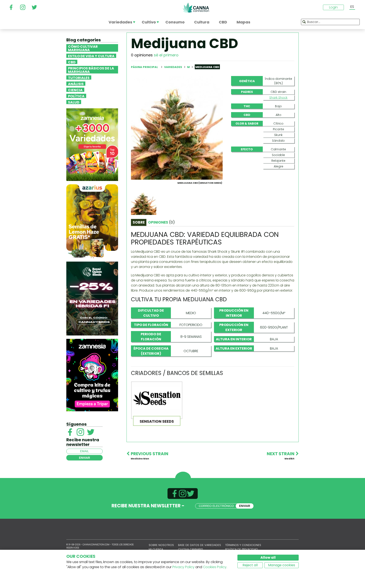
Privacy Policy (183, 567)
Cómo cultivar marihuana (83, 48)
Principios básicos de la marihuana (91, 69)
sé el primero (166, 55)
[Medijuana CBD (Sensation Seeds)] (177, 127)
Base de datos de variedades (199, 545)
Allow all (268, 557)
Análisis (76, 83)
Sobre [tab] (139, 222)
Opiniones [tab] (161, 222)
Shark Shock (278, 97)
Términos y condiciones (243, 545)
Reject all (250, 565)
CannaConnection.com (196, 8)
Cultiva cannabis (190, 549)
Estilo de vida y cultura (91, 56)
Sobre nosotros (161, 545)
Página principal (144, 67)
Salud (73, 102)
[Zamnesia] (92, 144)
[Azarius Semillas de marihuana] (92, 221)
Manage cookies (281, 565)
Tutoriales (79, 77)
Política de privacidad (241, 549)
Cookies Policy (214, 567)
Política (76, 96)
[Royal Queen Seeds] (92, 298)
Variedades (173, 67)
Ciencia (75, 90)
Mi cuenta (156, 549)
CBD (72, 62)
